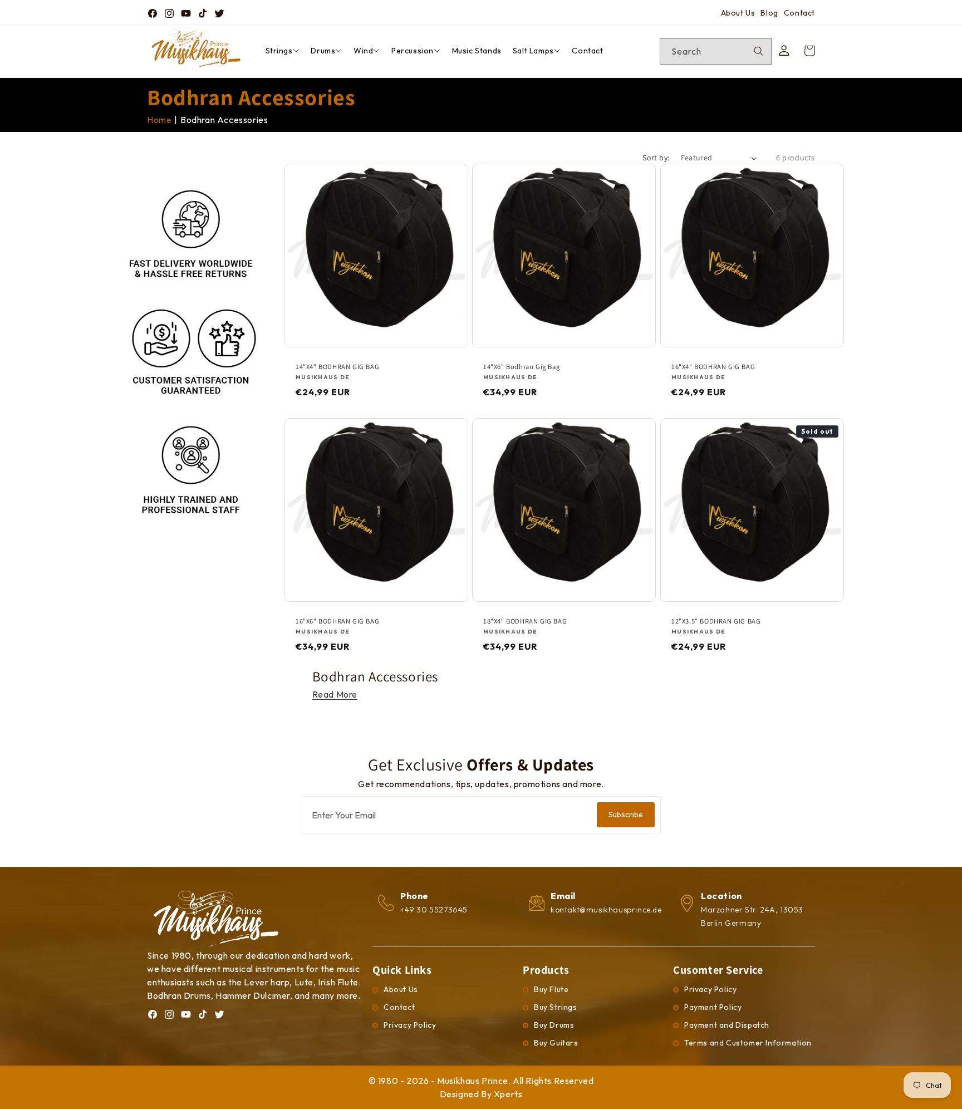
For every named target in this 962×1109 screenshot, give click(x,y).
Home (159, 119)
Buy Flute (551, 989)
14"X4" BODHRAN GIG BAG (337, 366)
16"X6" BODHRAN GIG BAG (337, 621)
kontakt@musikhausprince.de (606, 910)
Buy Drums (554, 1025)
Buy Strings (555, 1007)
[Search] (759, 51)
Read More (334, 694)
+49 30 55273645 (434, 910)
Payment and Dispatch (726, 1025)
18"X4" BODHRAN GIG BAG (525, 621)
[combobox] (715, 51)
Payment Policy (713, 1007)
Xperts (508, 1094)
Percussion (412, 51)
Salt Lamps (533, 51)
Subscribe (625, 814)
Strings (279, 51)
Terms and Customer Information (748, 1043)
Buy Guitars (556, 1043)
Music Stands (477, 51)
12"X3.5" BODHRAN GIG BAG (715, 621)
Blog (769, 13)
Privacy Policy (410, 1025)
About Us (738, 13)
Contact (799, 13)
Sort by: (655, 158)
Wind (363, 51)
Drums (323, 51)
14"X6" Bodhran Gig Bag (521, 366)
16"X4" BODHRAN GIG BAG (713, 366)
